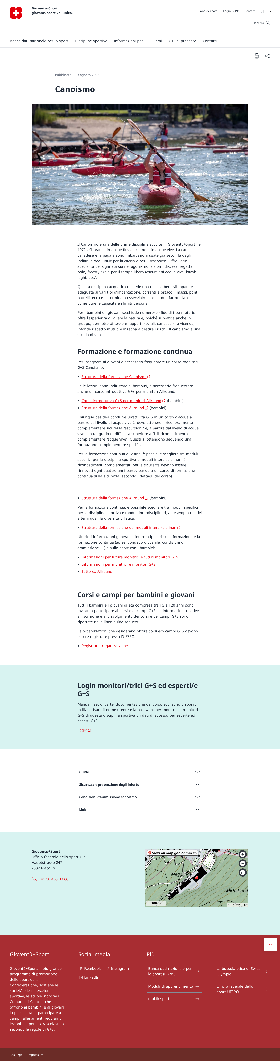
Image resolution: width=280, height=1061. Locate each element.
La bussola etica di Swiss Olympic (238, 971)
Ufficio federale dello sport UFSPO (235, 989)
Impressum (35, 1055)
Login (82, 729)
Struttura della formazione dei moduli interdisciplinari (129, 527)
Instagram (120, 968)
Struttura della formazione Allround (113, 407)
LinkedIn (91, 977)
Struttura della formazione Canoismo (114, 376)
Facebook (92, 968)
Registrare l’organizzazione (105, 645)
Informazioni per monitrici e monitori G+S (118, 564)
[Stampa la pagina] (256, 56)
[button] (39, 40)
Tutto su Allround (97, 571)
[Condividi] (267, 56)
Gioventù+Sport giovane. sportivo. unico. (52, 10)
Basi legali (17, 1055)
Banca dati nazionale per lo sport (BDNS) (170, 971)
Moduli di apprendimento (170, 986)
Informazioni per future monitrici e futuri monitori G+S (130, 556)
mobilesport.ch (161, 998)
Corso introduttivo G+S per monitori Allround (121, 400)
